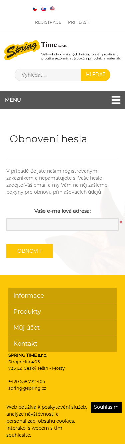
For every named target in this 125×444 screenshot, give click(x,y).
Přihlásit (79, 22)
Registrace (48, 22)
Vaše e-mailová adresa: (62, 211)
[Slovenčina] (44, 8)
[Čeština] (35, 8)
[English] (52, 8)
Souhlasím (106, 407)
